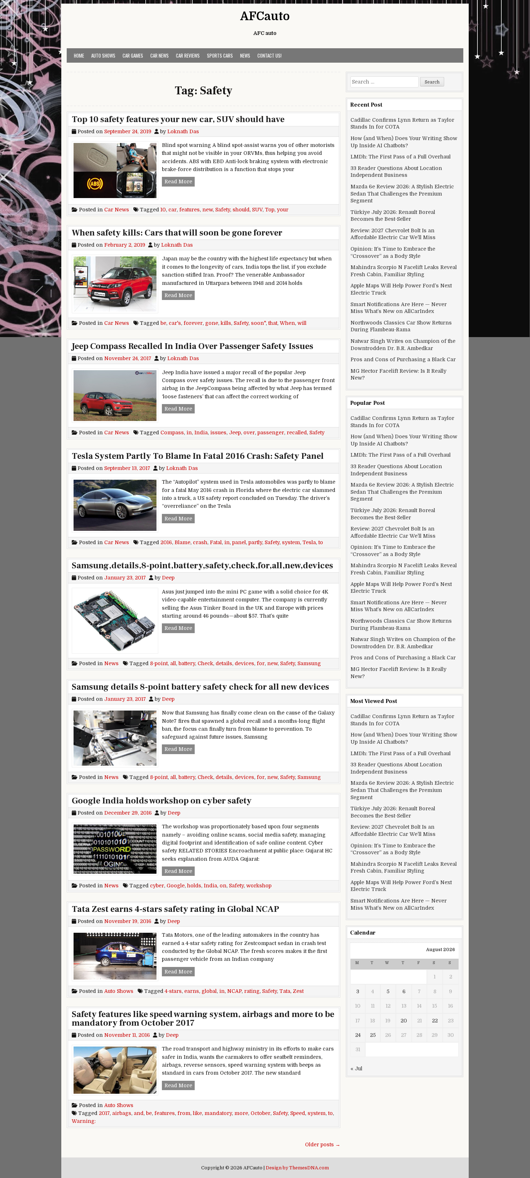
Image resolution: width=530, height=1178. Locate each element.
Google (176, 885)
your (282, 209)
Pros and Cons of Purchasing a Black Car (403, 359)
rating (252, 991)
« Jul (356, 1068)
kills (226, 323)
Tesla (309, 542)
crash (200, 542)
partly (255, 542)
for (261, 663)
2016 (166, 542)
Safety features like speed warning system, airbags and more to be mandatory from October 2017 (203, 1019)
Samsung (309, 663)
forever (193, 323)
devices (244, 663)
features (189, 209)
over (249, 432)
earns (191, 991)
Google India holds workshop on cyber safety (162, 800)
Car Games (133, 55)
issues (218, 432)
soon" (258, 323)
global (209, 991)
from (183, 1113)
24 (358, 1035)
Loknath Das (183, 131)
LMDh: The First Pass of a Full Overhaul (400, 157)
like (197, 1113)
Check (205, 663)
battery (186, 663)
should (241, 209)
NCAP (234, 991)
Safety (222, 209)
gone (211, 323)
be (163, 323)
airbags (121, 1113)
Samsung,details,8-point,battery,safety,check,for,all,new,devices (202, 565)
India (201, 432)
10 (163, 209)
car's (175, 323)
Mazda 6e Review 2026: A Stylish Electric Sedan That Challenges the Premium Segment (402, 193)
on (223, 885)
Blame (182, 542)
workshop (258, 885)
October (260, 1113)
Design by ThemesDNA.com (297, 1167)
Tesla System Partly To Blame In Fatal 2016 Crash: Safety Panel (198, 456)
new (207, 209)
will (301, 323)
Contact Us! (269, 55)
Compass (172, 432)
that (272, 323)
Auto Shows (103, 55)
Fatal (216, 542)
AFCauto (265, 16)
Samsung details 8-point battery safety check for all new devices (200, 687)
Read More (179, 181)
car (172, 209)
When (287, 323)
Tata (284, 991)
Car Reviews (188, 55)
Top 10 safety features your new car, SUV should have (178, 119)
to (320, 542)
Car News (159, 55)
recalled (297, 432)
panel (239, 542)
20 (404, 1021)
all (173, 663)
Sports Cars (220, 55)
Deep (168, 578)
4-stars (173, 991)
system (291, 542)
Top (269, 209)
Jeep (235, 432)
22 (435, 1021)
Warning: (84, 1121)
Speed (297, 1113)
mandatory (218, 1113)
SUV (257, 209)
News (245, 55)
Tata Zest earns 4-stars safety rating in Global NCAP (175, 909)
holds (194, 885)
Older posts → (322, 1144)
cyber (157, 885)
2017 (104, 1113)
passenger (270, 432)
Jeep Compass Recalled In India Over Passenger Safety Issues (192, 346)
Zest (298, 991)
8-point (159, 663)
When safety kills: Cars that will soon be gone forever (177, 232)
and (138, 1113)
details (224, 663)
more (241, 1113)
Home (79, 55)
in (189, 432)
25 (373, 1035)
